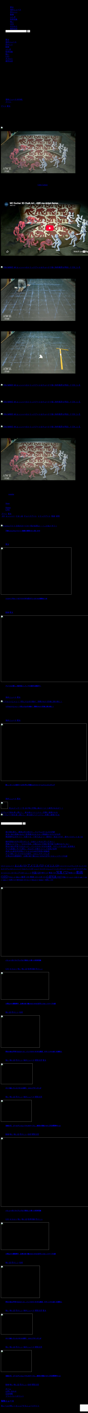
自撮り (6, 880)
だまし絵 (19, 516)
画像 (82, 877)
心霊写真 (54, 876)
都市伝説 (9, 61)
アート (4, 514)
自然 (12, 880)
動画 (53, 516)
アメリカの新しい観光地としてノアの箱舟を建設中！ (23, 686)
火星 (76, 877)
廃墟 (34, 877)
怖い (7, 54)
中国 (36, 872)
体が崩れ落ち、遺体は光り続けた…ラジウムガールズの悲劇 (30, 832)
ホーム (8, 1389)
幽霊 (25, 877)
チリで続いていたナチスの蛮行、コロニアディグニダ (28, 854)
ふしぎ (8, 49)
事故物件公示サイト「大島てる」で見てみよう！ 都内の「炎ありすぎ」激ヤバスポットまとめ (44, 837)
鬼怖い (49, 880)
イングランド (72, 866)
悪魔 (65, 877)
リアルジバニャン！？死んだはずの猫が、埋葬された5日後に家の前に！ (30, 706)
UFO (7, 56)
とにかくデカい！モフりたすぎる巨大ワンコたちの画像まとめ (26, 598)
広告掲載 (9, 1394)
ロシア (19, 873)
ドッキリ (58, 869)
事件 (44, 873)
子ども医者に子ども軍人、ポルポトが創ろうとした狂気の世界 (31, 849)
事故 (52, 873)
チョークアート (30, 516)
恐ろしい (9, 44)
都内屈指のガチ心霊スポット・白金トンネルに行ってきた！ (30, 842)
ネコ (64, 869)
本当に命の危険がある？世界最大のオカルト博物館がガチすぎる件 (33, 834)
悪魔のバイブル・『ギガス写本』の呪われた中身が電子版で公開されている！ (38, 844)
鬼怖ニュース (7, 1401)
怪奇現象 (9, 52)
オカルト (9, 59)
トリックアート (44, 516)
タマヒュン (49, 869)
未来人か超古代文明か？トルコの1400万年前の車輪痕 (28, 851)
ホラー (78, 869)
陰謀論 (42, 880)
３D (3, 516)
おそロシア (10, 866)
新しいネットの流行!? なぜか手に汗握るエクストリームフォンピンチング (30, 785)
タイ (42, 869)
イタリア (63, 866)
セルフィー (27, 869)
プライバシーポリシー (15, 1396)
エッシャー (10, 516)
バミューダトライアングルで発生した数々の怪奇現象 (23, 960)
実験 (18, 877)
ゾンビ (37, 869)
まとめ (21, 865)
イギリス (51, 865)
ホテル (70, 869)
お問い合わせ (11, 1391)
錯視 (58, 516)
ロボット (27, 873)
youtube (11, 494)
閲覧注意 (35, 880)
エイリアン (7, 869)
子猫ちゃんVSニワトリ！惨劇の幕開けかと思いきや (23, 531)
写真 (62, 872)
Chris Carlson (43, 185)
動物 (7, 47)
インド (83, 866)
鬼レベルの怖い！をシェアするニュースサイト (20, 1406)
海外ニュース (11, 42)
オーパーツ (17, 869)
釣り (29, 880)
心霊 (42, 877)
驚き (7, 40)
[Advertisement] (44, 80)
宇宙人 (12, 877)
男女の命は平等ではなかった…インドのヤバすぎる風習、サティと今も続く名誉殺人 (40, 846)
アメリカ (35, 865)
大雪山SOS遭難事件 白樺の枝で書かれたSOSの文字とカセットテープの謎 (36, 856)
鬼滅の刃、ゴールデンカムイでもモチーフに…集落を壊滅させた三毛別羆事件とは (33, 1126)
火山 (71, 877)
